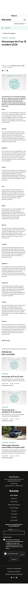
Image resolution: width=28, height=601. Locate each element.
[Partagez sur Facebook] (2, 70)
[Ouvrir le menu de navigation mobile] (25, 19)
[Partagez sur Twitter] (5, 70)
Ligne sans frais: (14, 485)
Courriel (14, 529)
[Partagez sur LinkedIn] (7, 70)
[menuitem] (20, 23)
